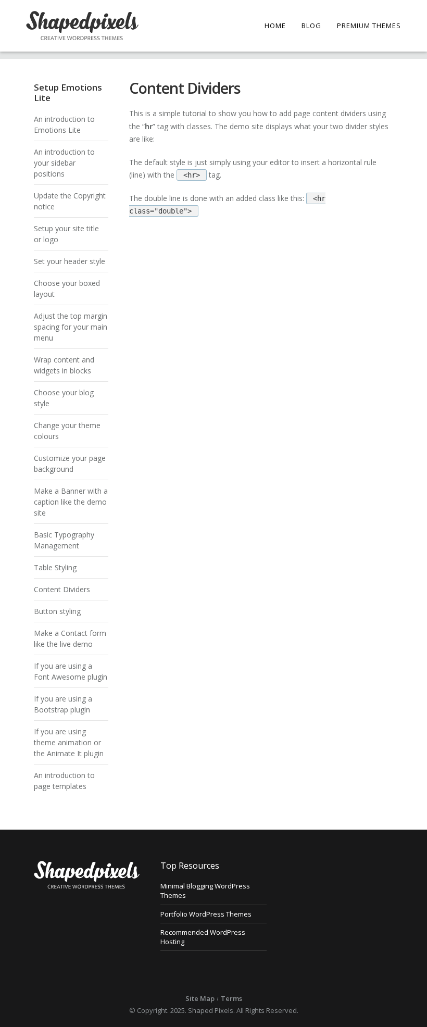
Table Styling (55, 567)
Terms (231, 998)
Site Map (200, 998)
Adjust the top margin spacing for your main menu (70, 327)
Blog (311, 25)
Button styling (57, 611)
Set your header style (69, 261)
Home (275, 25)
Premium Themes (369, 25)
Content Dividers (62, 589)
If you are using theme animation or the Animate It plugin (69, 742)
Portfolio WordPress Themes (206, 914)
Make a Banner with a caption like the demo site (71, 502)
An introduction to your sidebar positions (64, 163)
